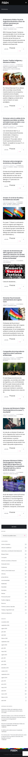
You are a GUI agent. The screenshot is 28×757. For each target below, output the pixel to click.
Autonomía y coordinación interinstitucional (13, 551)
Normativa (13, 590)
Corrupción (13, 557)
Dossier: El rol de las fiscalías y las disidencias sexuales (13, 199)
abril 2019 (13, 690)
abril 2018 (13, 700)
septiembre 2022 (13, 641)
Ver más (14, 526)
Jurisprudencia (6, 68)
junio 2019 (13, 684)
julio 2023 (13, 631)
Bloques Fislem (13, 66)
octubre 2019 (13, 671)
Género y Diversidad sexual (10, 305)
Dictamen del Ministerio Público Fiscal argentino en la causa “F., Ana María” (14, 410)
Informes (14, 67)
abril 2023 (13, 635)
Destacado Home (13, 564)
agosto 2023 (13, 628)
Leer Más (6, 49)
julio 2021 (13, 658)
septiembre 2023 (13, 625)
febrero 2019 (13, 697)
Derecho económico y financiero (13, 560)
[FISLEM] (5, 2)
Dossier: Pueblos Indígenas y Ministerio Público (12, 61)
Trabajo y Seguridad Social (10, 29)
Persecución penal (13, 596)
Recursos (5, 70)
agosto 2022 (13, 645)
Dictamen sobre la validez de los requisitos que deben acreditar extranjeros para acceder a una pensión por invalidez (14, 121)
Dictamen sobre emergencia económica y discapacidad (12, 162)
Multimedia (13, 583)
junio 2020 (13, 664)
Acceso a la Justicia (13, 544)
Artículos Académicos (13, 547)
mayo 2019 (13, 687)
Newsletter (13, 587)
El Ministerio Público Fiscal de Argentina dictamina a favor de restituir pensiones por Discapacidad (13, 22)
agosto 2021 (13, 654)
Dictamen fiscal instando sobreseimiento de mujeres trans (12, 300)
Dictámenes (20, 27)
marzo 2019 (13, 694)
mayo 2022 (13, 651)
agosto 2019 (13, 677)
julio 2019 (13, 681)
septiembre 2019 (13, 674)
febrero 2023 (13, 638)
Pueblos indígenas (15, 68)
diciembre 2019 (13, 667)
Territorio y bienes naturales (10, 473)
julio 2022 (13, 648)
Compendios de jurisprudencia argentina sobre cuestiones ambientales (13, 353)
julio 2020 (13, 661)
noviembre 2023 (13, 622)
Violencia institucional (13, 613)
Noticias (13, 593)
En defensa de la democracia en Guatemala (11, 730)
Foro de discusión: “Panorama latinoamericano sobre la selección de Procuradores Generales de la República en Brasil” (14, 736)
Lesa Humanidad (7, 262)
